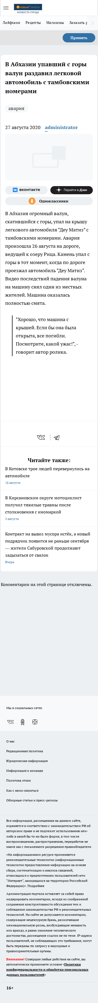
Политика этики (18, 780)
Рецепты (33, 22)
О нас (10, 741)
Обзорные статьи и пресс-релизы (32, 800)
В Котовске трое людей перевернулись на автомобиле (47, 475)
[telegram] (58, 437)
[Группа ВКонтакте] (26, 190)
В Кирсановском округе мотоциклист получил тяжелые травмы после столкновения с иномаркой (43, 508)
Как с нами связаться (22, 790)
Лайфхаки (11, 22)
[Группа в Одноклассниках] (49, 201)
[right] (92, 23)
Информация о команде (24, 771)
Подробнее (35, 886)
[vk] (41, 437)
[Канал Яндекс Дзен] (71, 190)
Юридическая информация (27, 761)
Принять (79, 37)
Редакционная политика (24, 751)
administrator (61, 127)
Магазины (55, 22)
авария (16, 108)
